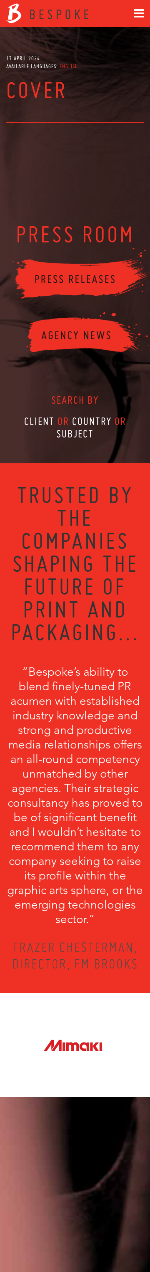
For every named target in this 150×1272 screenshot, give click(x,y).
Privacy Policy (53, 1235)
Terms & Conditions (90, 1235)
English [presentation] (69, 66)
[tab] (69, 66)
